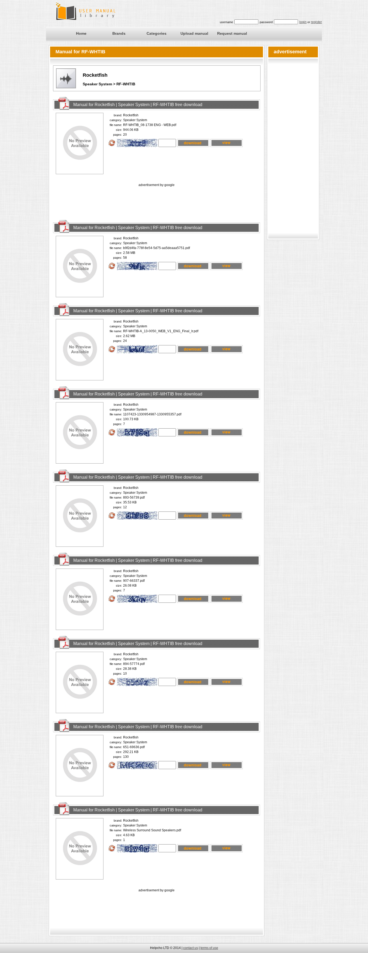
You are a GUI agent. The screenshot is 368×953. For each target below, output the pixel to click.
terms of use (209, 948)
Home (81, 33)
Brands (119, 33)
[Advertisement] (156, 200)
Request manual (232, 33)
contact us (190, 948)
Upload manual (194, 33)
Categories (156, 33)
